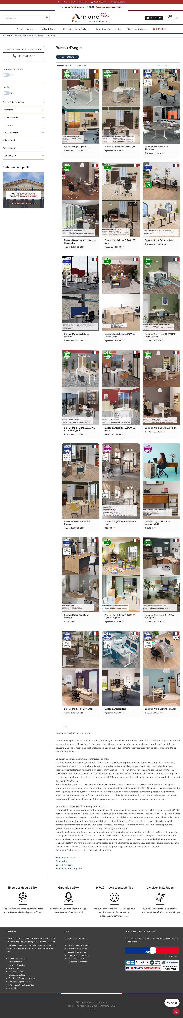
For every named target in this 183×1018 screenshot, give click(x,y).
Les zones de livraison (77, 952)
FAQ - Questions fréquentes (21, 985)
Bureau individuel (64, 864)
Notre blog (13, 988)
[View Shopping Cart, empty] (168, 18)
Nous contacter (15, 961)
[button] (154, 18)
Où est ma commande (77, 961)
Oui (12, 75)
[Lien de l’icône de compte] (177, 18)
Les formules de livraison (79, 945)
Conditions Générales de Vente (22, 978)
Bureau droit (62, 861)
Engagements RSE (17, 975)
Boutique (18, 35)
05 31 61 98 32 (99, 2)
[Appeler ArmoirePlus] (176, 1011)
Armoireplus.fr (8, 35)
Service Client (119, 2)
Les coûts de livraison (77, 948)
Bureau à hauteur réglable (69, 868)
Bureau (40, 35)
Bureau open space (65, 857)
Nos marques (14, 968)
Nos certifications (16, 971)
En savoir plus (171, 956)
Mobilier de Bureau (29, 35)
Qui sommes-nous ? (18, 958)
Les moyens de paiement (79, 955)
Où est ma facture (76, 958)
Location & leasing (17, 965)
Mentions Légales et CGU (20, 981)
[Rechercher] (47, 18)
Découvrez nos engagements (108, 7)
